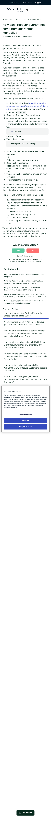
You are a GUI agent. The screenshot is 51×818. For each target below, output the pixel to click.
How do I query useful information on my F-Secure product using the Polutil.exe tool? (23, 302)
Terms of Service (35, 261)
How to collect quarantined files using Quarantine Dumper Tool (23, 275)
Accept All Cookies (25, 427)
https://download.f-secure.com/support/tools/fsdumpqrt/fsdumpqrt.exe (27, 106)
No (33, 251)
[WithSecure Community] (15, 10)
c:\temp (21, 112)
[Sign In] (26, 9)
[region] (25, 408)
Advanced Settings (25, 414)
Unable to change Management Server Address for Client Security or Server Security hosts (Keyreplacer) (25, 295)
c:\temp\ (43, 124)
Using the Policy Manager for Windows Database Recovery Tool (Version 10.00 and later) (23, 282)
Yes (18, 251)
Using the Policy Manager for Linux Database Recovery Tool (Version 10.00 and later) (21, 289)
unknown (8, 36)
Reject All (25, 420)
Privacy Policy (21, 261)
